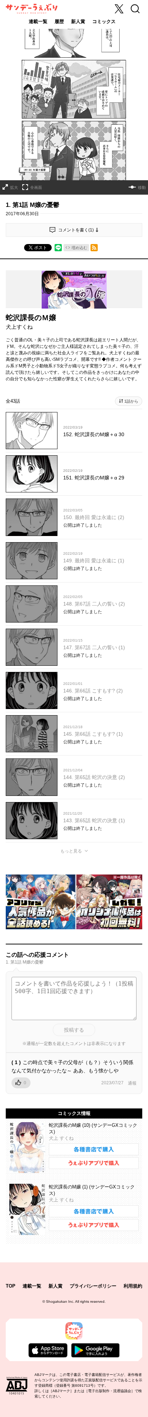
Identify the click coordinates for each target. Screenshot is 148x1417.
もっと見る (71, 851)
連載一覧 (38, 21)
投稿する (74, 1030)
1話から (131, 401)
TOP (10, 1286)
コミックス (104, 21)
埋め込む (79, 247)
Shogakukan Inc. (60, 1301)
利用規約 (133, 1286)
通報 (132, 1083)
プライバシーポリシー (93, 1286)
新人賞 (78, 21)
